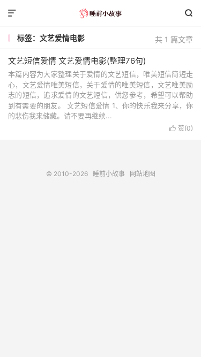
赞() (181, 128)
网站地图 (142, 174)
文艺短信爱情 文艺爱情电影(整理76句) (77, 61)
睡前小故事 (100, 13)
